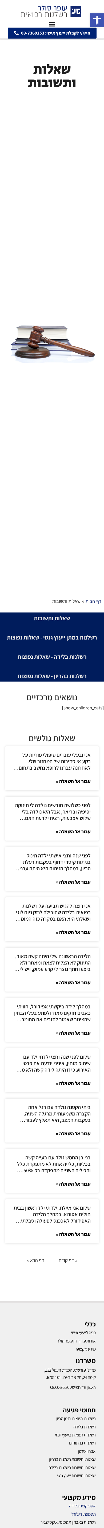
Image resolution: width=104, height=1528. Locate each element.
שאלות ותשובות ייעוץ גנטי (76, 1475)
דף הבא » (35, 1260)
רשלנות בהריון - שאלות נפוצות (52, 676)
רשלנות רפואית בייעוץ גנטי (75, 1435)
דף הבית (93, 601)
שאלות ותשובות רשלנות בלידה (72, 1467)
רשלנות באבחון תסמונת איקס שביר (68, 1522)
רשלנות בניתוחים (82, 1443)
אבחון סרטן (87, 1451)
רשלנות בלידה (84, 1427)
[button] (97, 20)
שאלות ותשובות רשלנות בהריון (72, 1459)
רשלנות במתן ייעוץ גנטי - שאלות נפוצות (52, 637)
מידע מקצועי (79, 1497)
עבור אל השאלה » (73, 781)
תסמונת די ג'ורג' (83, 1514)
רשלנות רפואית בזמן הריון (76, 1418)
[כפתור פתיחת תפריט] (52, 24)
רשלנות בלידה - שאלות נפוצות (52, 656)
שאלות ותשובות (52, 618)
